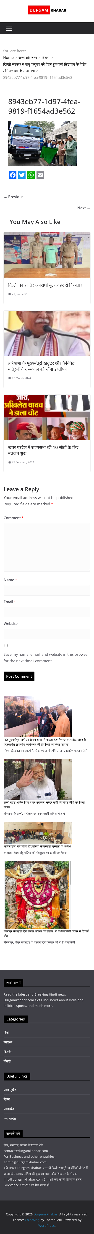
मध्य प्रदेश (10, 1118)
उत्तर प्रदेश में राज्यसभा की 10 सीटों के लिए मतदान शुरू (43, 450)
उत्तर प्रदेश (10, 1090)
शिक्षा (6, 1032)
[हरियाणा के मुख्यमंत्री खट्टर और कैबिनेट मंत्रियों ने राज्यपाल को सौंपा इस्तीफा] (47, 313)
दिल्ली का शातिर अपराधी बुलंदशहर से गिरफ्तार (45, 285)
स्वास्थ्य (8, 1042)
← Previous (14, 196)
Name (10, 579)
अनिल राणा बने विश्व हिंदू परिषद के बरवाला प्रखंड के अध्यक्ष (37, 846)
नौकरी (7, 1061)
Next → (83, 207)
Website (11, 623)
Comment (14, 517)
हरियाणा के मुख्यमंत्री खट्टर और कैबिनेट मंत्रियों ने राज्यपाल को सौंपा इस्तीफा (41, 366)
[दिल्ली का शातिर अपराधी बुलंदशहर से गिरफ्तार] (47, 235)
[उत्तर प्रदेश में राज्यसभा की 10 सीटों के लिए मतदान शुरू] (47, 397)
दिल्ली (7, 1099)
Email (10, 601)
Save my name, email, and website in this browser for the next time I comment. (46, 657)
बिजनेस (8, 1051)
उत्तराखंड (9, 1109)
